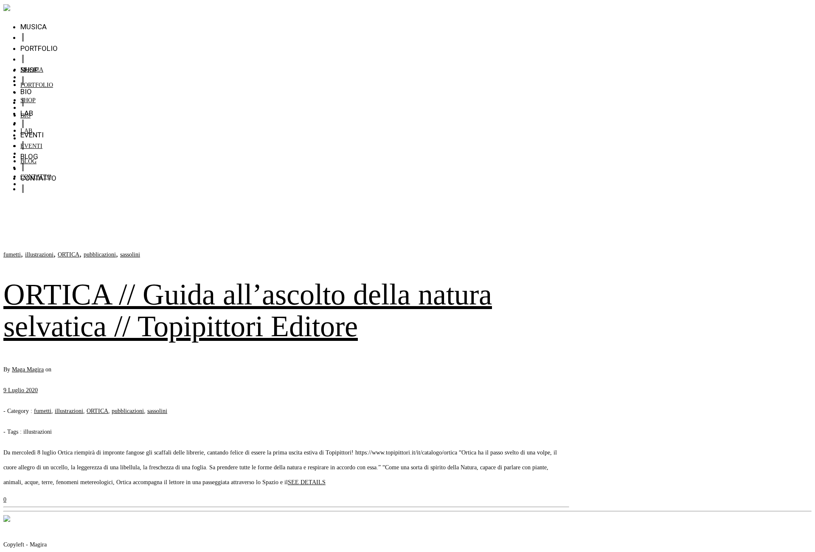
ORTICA (68, 254)
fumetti (12, 254)
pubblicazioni (100, 254)
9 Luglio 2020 (20, 390)
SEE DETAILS (307, 482)
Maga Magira (28, 369)
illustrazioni (39, 254)
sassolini (130, 254)
